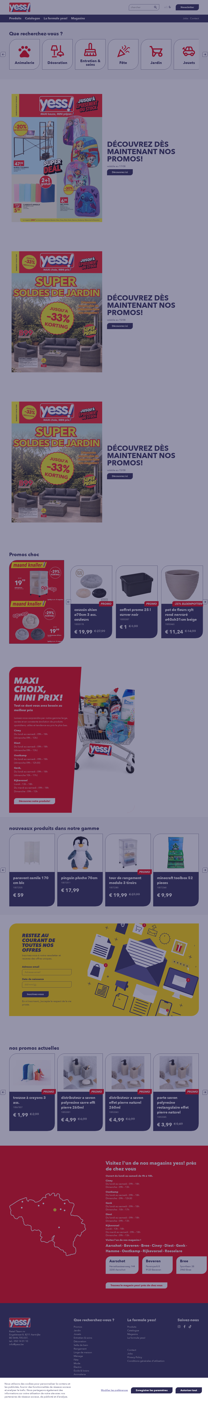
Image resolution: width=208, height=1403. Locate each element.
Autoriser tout (188, 1390)
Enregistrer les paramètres (152, 1390)
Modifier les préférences (114, 1390)
